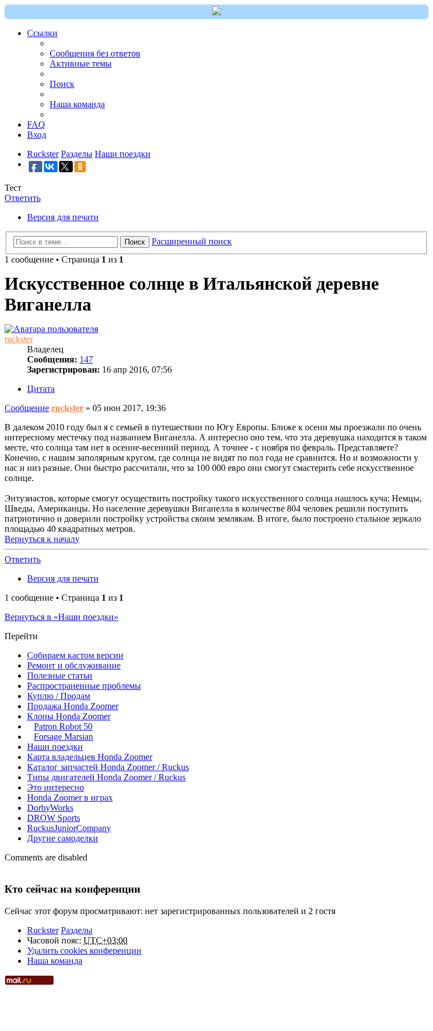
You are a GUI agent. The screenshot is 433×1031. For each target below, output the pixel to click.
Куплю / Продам (58, 696)
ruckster (19, 339)
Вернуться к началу (42, 539)
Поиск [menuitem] (62, 84)
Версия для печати (63, 217)
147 (86, 359)
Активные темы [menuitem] (81, 63)
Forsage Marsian (63, 736)
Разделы (76, 930)
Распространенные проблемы (84, 686)
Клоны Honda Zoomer (69, 716)
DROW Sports (53, 818)
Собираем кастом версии (75, 655)
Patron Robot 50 (63, 726)
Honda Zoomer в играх (70, 797)
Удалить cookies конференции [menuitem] (84, 950)
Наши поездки (55, 747)
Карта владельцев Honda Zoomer (89, 757)
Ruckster (43, 930)
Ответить (23, 198)
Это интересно (55, 787)
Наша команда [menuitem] (77, 104)
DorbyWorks (50, 807)
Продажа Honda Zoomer (72, 706)
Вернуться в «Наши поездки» (61, 617)
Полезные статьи (59, 675)
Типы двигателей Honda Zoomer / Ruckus (106, 777)
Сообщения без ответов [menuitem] (95, 53)
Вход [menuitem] (36, 134)
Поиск (135, 242)
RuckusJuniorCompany (69, 828)
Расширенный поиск (192, 241)
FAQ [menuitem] (36, 124)
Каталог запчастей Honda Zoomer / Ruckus (108, 767)
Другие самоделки (62, 838)
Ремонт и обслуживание (74, 665)
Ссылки (42, 33)
